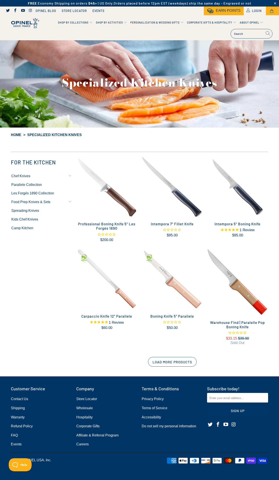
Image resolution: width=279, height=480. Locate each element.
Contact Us (19, 399)
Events (98, 11)
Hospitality (84, 417)
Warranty (18, 417)
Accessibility (151, 417)
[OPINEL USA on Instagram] (30, 11)
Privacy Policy (153, 399)
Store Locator (74, 11)
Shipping (18, 408)
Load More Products (172, 362)
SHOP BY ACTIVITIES (110, 22)
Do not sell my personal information (169, 426)
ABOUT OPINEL (250, 22)
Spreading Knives (25, 210)
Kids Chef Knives (24, 219)
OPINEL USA (33, 460)
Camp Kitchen (22, 228)
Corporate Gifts (88, 426)
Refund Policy (22, 426)
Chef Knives (20, 176)
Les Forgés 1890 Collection (32, 193)
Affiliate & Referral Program (97, 435)
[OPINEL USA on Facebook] (15, 11)
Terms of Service (154, 408)
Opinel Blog (46, 11)
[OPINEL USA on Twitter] (7, 11)
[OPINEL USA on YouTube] (22, 11)
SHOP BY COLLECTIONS (73, 22)
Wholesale (84, 408)
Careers (82, 444)
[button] (70, 176)
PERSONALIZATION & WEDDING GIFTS (155, 22)
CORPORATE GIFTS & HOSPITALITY (210, 22)
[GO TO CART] (272, 11)
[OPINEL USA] (24, 23)
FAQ (14, 435)
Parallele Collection (26, 185)
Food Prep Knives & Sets (30, 202)
